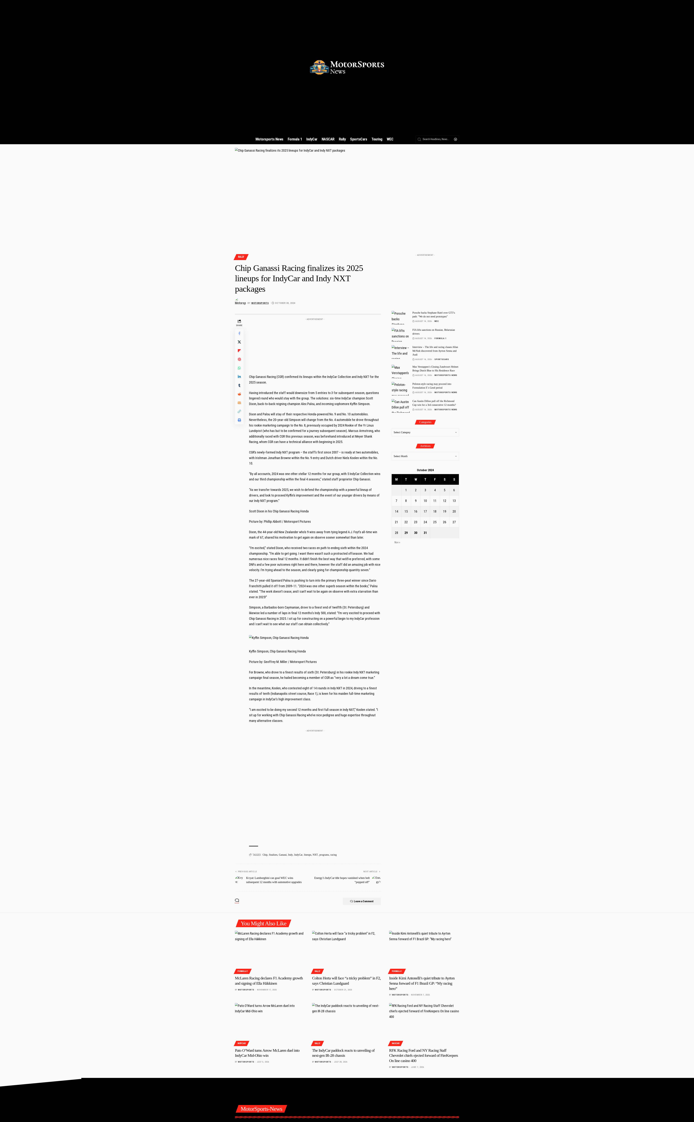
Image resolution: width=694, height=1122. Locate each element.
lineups (307, 854)
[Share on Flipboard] (239, 350)
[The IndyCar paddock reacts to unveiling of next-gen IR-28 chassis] (347, 1024)
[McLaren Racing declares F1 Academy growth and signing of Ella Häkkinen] (270, 952)
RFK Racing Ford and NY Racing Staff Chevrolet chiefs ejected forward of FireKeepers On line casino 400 (423, 1055)
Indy (290, 854)
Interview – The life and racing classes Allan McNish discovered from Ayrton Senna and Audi (435, 351)
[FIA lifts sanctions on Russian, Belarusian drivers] (401, 335)
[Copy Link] (239, 411)
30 (415, 532)
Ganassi (283, 854)
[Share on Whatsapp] (239, 368)
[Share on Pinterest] (239, 359)
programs (324, 854)
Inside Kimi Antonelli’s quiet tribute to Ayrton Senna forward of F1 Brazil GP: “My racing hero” (422, 983)
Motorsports (260, 303)
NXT (315, 854)
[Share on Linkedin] (239, 376)
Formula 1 (440, 338)
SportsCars (441, 359)
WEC (436, 321)
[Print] (239, 420)
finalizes (273, 854)
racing (333, 854)
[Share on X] (239, 342)
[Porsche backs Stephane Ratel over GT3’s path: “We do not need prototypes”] (401, 317)
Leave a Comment (364, 901)
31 (425, 532)
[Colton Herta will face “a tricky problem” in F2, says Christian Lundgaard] (347, 952)
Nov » (397, 542)
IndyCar (298, 854)
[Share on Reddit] (239, 394)
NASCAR (395, 1043)
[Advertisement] (315, 344)
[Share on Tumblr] (239, 385)
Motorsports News (445, 375)
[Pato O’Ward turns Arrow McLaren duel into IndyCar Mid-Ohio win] (270, 1024)
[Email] (239, 403)
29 (406, 532)
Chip (265, 854)
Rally (241, 256)
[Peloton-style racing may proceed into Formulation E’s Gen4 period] (401, 388)
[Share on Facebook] (239, 333)
